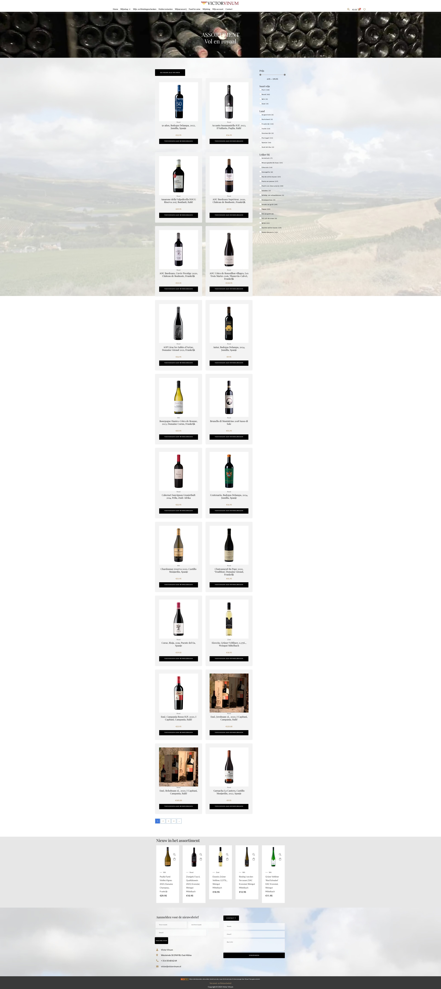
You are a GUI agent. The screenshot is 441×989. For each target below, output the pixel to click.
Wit (164, 872)
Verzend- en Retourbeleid (220, 983)
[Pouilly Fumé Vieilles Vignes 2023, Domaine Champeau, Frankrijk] (174, 854)
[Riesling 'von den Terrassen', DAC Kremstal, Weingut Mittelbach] (253, 854)
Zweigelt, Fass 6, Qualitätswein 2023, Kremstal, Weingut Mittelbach (193, 884)
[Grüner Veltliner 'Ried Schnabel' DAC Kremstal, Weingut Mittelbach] (280, 854)
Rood (191, 872)
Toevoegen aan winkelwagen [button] (178, 141)
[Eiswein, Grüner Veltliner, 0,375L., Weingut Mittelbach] (227, 854)
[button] (125, 9)
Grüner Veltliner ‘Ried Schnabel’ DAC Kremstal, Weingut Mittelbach (272, 884)
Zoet (217, 872)
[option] (167, 874)
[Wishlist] (365, 9)
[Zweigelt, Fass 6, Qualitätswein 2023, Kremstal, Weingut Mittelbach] (201, 854)
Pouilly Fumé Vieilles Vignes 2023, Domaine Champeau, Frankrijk (166, 884)
